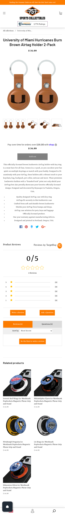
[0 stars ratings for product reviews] (32, 268)
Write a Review (18, 313)
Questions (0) (47, 324)
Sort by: (15, 331)
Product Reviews (12, 244)
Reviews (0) (18, 324)
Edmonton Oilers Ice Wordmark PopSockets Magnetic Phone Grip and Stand (17, 488)
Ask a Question (47, 313)
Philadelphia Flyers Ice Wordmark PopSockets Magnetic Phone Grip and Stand (48, 401)
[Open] (7, 507)
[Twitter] (37, 226)
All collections (8, 31)
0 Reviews (32, 273)
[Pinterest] (26, 226)
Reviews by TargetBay (45, 245)
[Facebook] (21, 226)
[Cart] (60, 13)
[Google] (43, 226)
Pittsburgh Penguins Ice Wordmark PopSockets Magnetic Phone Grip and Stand (16, 444)
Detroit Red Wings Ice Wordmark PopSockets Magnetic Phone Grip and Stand (17, 401)
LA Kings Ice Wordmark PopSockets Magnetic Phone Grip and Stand (48, 444)
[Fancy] (31, 226)
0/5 (32, 258)
